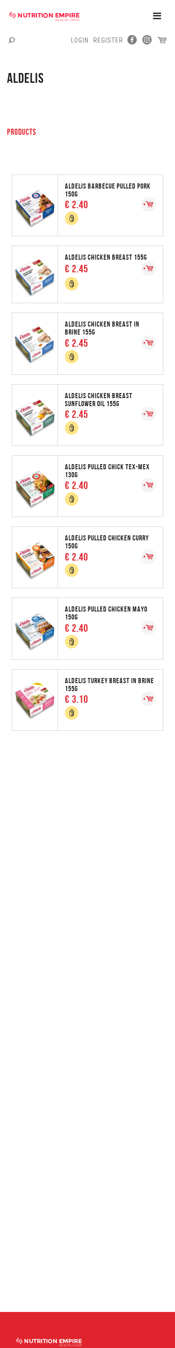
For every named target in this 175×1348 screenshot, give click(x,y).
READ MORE (88, 205)
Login (80, 40)
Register (108, 40)
